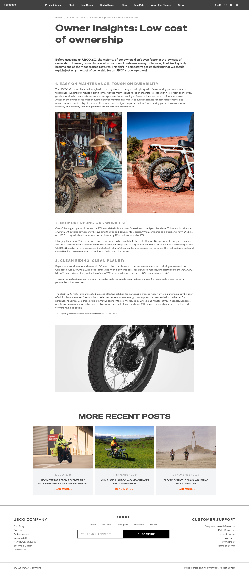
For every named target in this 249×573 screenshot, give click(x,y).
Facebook (139, 524)
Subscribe (146, 534)
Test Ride (139, 5)
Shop (181, 5)
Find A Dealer (107, 5)
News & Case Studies (25, 541)
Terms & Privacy (226, 534)
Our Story (19, 526)
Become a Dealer (23, 545)
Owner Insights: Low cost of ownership (114, 17)
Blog (124, 5)
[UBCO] (123, 517)
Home (59, 17)
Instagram (122, 524)
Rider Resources (226, 530)
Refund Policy (228, 541)
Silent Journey (76, 17)
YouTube (106, 524)
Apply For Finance (161, 5)
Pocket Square (227, 567)
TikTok (153, 524)
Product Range (53, 5)
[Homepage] (10, 5)
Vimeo (93, 524)
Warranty (230, 537)
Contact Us (20, 549)
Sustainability (21, 537)
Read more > (63, 488)
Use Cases (87, 5)
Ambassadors (21, 534)
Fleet (71, 5)
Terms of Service (226, 545)
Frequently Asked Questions (220, 526)
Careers (18, 530)
